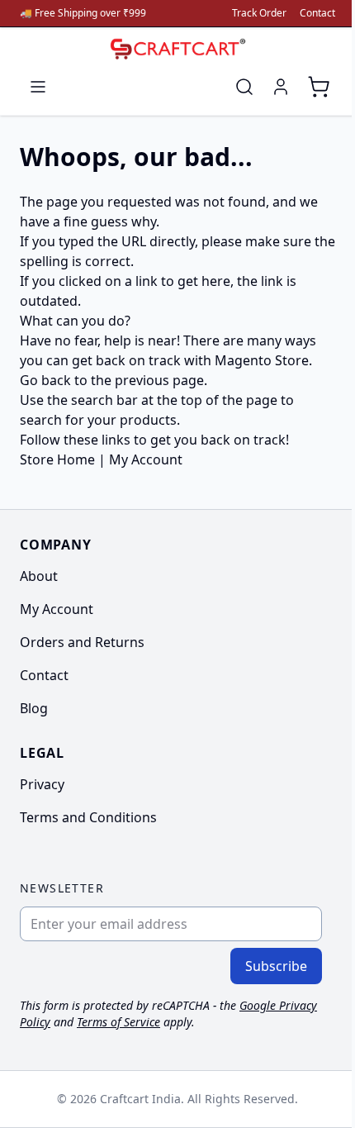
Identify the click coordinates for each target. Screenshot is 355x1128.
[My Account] (281, 87)
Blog (34, 708)
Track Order (259, 13)
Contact (317, 13)
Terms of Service (118, 1022)
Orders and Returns (82, 642)
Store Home (57, 459)
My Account (145, 459)
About (39, 576)
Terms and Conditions (88, 817)
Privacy (42, 784)
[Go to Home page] (177, 49)
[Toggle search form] (244, 87)
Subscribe (276, 966)
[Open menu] (38, 87)
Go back (45, 380)
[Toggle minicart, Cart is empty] (318, 86)
